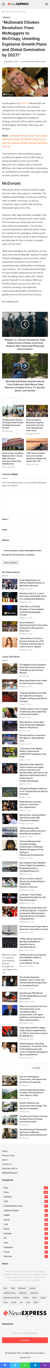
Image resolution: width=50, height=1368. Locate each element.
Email (5, 530)
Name (5, 519)
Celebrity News (11, 1210)
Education (8, 1247)
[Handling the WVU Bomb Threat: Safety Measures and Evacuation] (9, 997)
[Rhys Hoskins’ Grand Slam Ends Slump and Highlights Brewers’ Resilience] (9, 726)
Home (6, 11)
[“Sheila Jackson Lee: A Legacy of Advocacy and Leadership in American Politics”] (9, 712)
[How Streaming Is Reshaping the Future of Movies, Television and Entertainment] (9, 1133)
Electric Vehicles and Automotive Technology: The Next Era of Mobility (33, 1106)
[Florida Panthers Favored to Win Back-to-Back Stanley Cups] (9, 739)
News (13, 11)
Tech (6, 1201)
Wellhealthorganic (10, 1173)
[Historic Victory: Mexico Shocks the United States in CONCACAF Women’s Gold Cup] (9, 882)
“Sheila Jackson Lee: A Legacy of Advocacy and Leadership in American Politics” (33, 711)
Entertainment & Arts (13, 1206)
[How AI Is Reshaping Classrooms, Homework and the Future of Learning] (9, 1080)
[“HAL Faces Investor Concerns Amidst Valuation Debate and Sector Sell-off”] (37, 444)
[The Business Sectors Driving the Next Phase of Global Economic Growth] (13, 411)
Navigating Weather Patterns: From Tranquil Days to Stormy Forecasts (33, 791)
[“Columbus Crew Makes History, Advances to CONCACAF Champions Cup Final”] (9, 752)
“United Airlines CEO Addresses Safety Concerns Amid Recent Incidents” (32, 831)
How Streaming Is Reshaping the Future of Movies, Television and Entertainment (33, 1132)
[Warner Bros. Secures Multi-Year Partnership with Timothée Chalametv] (9, 819)
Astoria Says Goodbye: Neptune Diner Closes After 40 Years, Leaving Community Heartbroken (13, 458)
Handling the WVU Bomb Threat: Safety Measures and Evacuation (33, 996)
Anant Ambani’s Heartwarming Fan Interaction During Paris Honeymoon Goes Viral (35, 425)
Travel (6, 1252)
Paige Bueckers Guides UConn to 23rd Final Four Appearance (30, 804)
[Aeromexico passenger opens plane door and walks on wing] (9, 930)
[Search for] (46, 5)
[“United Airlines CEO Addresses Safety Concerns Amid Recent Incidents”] (9, 832)
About (4, 1160)
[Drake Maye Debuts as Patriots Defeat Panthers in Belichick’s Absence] (9, 584)
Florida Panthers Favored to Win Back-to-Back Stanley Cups (32, 738)
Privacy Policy (8, 1155)
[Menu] (3, 5)
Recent (13, 1067)
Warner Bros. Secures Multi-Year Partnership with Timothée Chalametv (32, 818)
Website (5, 540)
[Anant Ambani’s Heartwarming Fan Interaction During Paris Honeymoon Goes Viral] (37, 411)
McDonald (24, 103)
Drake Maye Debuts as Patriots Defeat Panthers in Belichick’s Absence (32, 583)
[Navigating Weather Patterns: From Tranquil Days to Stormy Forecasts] (9, 792)
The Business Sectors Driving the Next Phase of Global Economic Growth (33, 1119)
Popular (36, 1067)
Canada (7, 1233)
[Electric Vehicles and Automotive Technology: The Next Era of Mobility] (9, 1107)
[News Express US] (18, 4)
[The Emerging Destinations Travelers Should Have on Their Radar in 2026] (9, 1093)
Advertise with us (10, 1168)
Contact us (7, 1164)
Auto (6, 1242)
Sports (7, 1219)
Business (21, 11)
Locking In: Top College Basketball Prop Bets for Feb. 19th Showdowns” (32, 897)
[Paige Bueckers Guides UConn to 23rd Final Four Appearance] (9, 805)
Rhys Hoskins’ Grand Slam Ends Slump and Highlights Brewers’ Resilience (32, 725)
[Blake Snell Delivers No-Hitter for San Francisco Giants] (9, 684)
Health (7, 1215)
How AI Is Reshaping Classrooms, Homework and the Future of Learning (32, 1079)
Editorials (8, 1256)
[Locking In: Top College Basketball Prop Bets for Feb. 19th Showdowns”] (9, 898)
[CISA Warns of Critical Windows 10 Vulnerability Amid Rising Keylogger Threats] (9, 610)
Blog (6, 1188)
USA (6, 1224)
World (6, 1229)
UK (5, 1238)
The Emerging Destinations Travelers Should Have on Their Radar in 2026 (32, 1092)
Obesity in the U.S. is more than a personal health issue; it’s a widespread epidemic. (33, 596)
